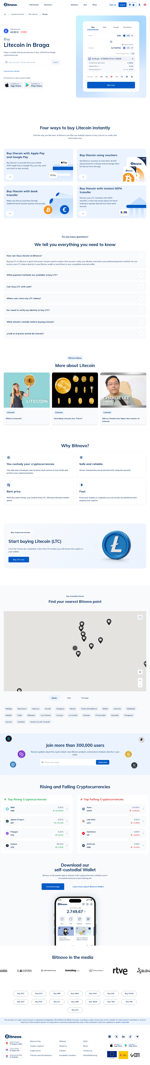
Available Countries (67, 1055)
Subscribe (102, 762)
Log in (122, 5)
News (85, 1046)
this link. (125, 1022)
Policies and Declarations (41, 1055)
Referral (62, 1041)
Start (55, 62)
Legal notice (35, 1050)
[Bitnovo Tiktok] (130, 1036)
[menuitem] (33, 4)
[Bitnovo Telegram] (137, 1036)
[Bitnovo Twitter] (116, 1036)
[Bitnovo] (11, 4)
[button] (145, 5)
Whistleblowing (90, 1055)
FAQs (85, 1041)
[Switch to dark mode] (140, 5)
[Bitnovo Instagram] (109, 1036)
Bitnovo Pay (35, 1041)
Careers (62, 1050)
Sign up (112, 5)
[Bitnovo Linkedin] (123, 1036)
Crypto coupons (37, 1046)
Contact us (87, 1050)
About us (63, 1046)
